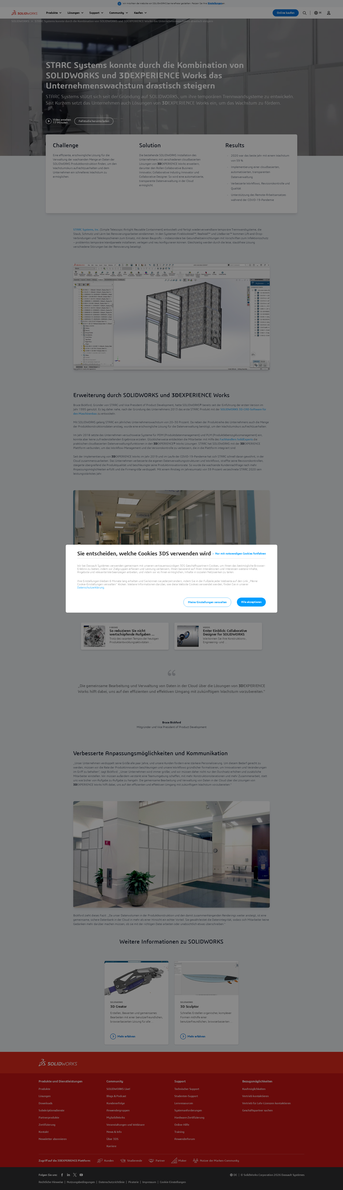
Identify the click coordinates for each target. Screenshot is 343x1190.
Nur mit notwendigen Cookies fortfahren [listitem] (240, 553)
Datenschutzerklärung (90, 587)
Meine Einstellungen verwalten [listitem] (207, 602)
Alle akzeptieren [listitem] (251, 602)
